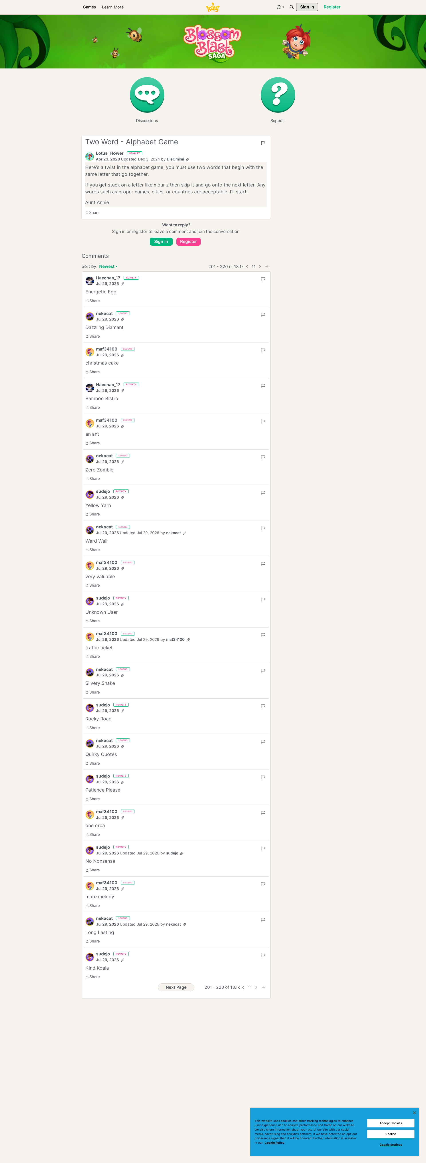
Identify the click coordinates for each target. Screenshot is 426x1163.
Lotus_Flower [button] (110, 153)
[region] (334, 1132)
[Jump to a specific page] (267, 266)
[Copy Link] (187, 159)
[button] (89, 156)
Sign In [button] (161, 241)
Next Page (176, 987)
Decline (390, 1134)
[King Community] (213, 7)
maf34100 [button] (106, 349)
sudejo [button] (103, 491)
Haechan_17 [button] (108, 278)
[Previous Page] (247, 266)
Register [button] (188, 241)
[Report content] (263, 143)
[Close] (414, 1112)
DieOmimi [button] (175, 159)
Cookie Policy (274, 1142)
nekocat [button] (104, 313)
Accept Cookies (391, 1123)
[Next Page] (260, 266)
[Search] (292, 7)
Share (92, 213)
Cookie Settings (391, 1144)
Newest (106, 267)
